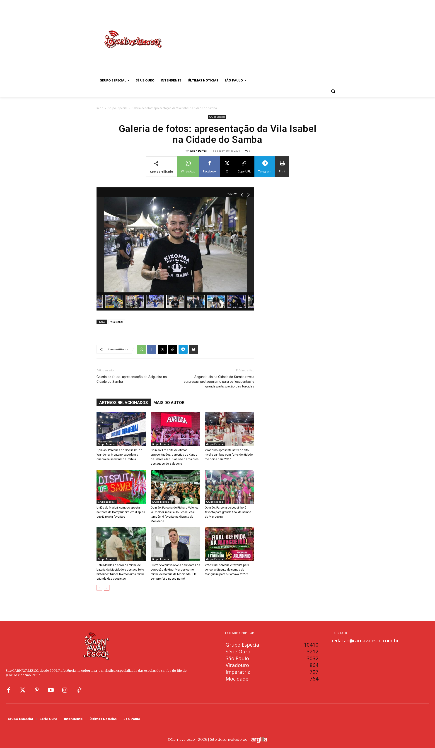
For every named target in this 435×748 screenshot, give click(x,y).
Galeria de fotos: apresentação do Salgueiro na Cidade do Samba (132, 379)
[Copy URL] (172, 349)
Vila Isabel (116, 321)
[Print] (193, 349)
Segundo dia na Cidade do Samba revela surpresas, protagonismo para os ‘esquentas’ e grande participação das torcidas (219, 381)
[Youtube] (51, 690)
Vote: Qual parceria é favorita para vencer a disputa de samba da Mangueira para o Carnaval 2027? (227, 569)
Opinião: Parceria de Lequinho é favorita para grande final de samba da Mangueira (228, 512)
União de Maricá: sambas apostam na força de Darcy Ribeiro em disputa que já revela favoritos (121, 512)
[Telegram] (183, 349)
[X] (162, 349)
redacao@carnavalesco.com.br (365, 640)
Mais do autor (168, 402)
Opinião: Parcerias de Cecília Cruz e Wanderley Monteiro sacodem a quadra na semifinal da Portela (119, 454)
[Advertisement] (254, 34)
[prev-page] (99, 587)
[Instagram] (65, 690)
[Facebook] (151, 349)
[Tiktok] (79, 690)
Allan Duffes (198, 150)
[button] (333, 91)
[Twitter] (23, 690)
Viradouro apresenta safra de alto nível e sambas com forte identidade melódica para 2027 (229, 454)
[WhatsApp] (141, 349)
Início (100, 108)
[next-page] (106, 587)
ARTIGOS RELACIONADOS (123, 402)
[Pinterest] (37, 690)
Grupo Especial (117, 108)
